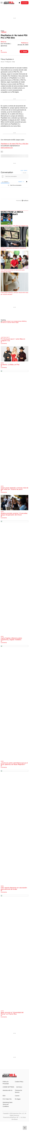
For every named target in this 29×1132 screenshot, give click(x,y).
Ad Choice (19, 1087)
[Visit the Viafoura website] (25, 200)
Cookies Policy (19, 1081)
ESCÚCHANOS (24, 2)
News (2, 486)
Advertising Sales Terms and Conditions (7, 1104)
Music (2, 362)
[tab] (5, 182)
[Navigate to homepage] (9, 3)
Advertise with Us (7, 1090)
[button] (14, 30)
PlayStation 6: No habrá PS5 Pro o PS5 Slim (14, 144)
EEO (4, 1095)
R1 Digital (17, 1099)
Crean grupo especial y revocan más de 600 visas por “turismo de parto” (14, 488)
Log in (21, 170)
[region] (14, 185)
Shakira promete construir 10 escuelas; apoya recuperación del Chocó (14, 514)
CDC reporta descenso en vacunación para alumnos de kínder (14, 888)
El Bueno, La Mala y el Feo (10, 364)
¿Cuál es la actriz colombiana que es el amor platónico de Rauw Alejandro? (14, 763)
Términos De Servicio (18, 1091)
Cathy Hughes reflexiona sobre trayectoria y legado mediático (11, 639)
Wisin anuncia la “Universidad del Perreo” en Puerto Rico (12, 1013)
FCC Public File (7, 1099)
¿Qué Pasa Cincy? (5, 337)
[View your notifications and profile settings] (19, 2)
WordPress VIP (14, 1117)
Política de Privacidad (6, 1082)
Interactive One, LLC (18, 1113)
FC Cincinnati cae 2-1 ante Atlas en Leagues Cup (13, 339)
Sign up (25, 170)
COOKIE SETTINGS (8, 1087)
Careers (17, 1095)
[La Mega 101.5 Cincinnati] (9, 1077)
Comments (4, 52)
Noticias (4, 32)
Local (2, 1010)
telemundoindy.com (7, 148)
